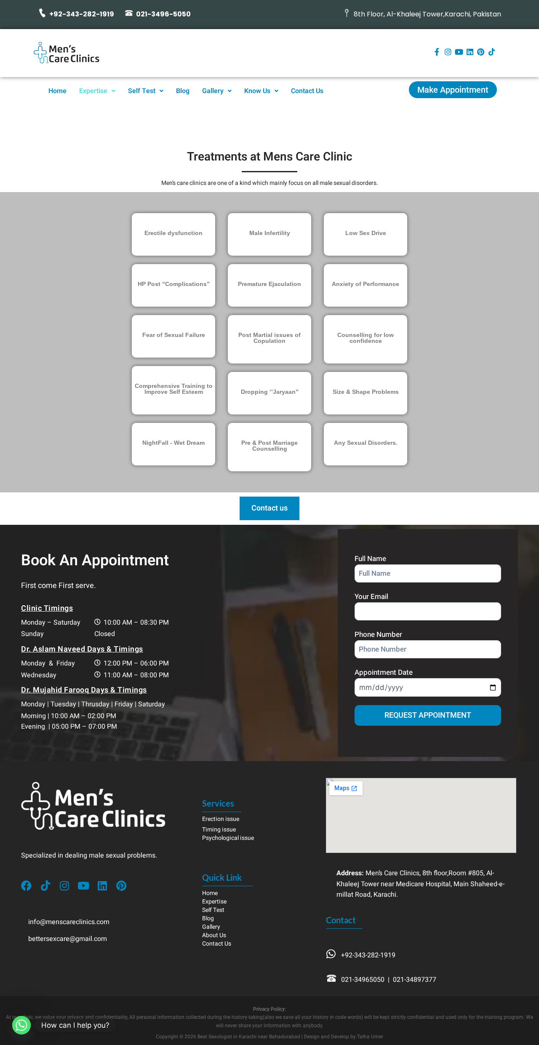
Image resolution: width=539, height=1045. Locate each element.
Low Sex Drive (365, 233)
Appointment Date (384, 672)
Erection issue (220, 819)
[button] (97, 91)
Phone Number (378, 634)
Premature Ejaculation (269, 284)
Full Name (370, 558)
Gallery (213, 91)
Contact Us (307, 91)
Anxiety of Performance (365, 284)
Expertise (93, 91)
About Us (214, 935)
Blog (182, 91)
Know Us (257, 91)
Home (57, 91)
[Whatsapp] (21, 1025)
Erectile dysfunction (173, 233)
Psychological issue (228, 838)
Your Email (371, 596)
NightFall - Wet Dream (173, 442)
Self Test (141, 91)
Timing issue (219, 829)
